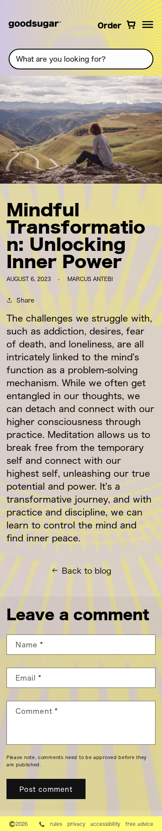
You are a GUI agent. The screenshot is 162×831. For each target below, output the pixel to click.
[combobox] (81, 59)
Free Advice (139, 824)
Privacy (76, 824)
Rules (56, 824)
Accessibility (105, 824)
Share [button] (25, 300)
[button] (147, 25)
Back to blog (86, 570)
